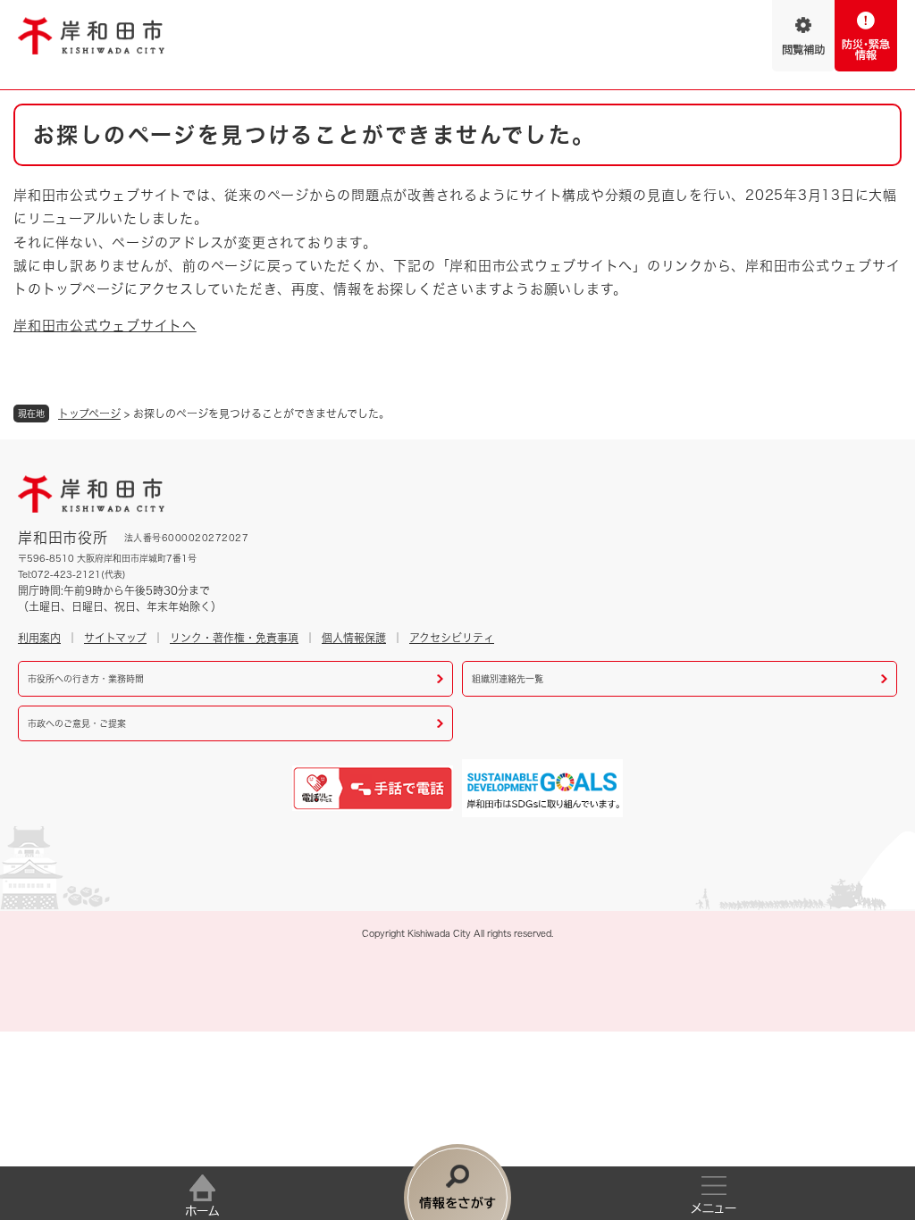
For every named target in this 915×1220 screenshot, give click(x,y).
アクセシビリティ (451, 637)
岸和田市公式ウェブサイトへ (105, 325)
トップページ (89, 413)
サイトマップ (115, 637)
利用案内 (39, 637)
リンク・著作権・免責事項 (234, 637)
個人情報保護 (354, 637)
